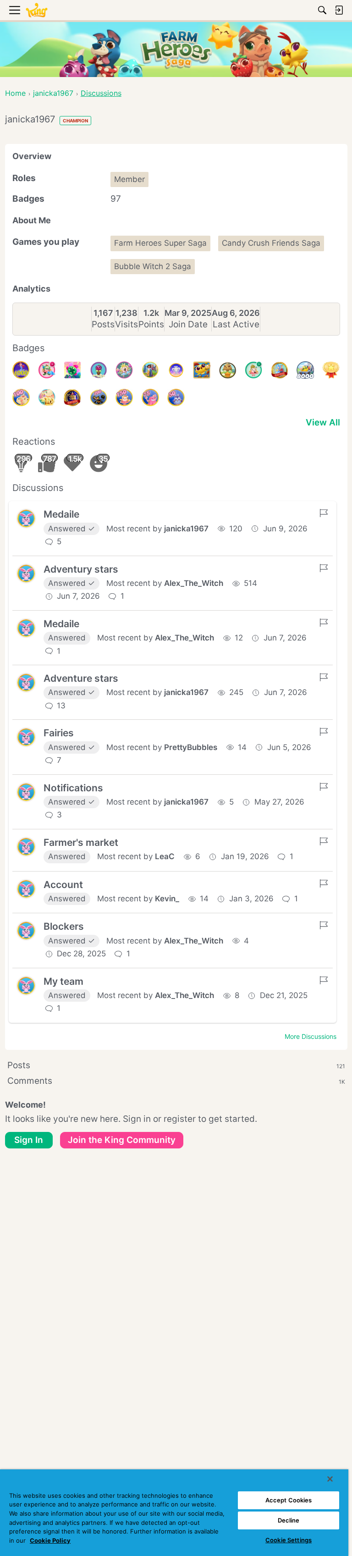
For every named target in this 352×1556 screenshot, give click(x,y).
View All (323, 422)
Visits (126, 324)
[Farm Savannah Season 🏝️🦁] (201, 370)
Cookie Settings (288, 1540)
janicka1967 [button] (186, 528)
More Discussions (310, 1036)
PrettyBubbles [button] (190, 747)
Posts (103, 324)
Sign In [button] (28, 1140)
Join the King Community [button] (122, 1140)
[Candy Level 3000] (279, 370)
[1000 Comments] (46, 370)
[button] (26, 518)
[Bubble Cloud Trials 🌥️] (176, 370)
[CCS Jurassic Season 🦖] (46, 397)
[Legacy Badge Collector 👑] (331, 370)
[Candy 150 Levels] (124, 397)
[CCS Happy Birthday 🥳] (124, 370)
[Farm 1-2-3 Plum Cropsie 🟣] (98, 370)
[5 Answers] (253, 370)
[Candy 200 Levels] (98, 397)
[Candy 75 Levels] (150, 397)
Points (151, 324)
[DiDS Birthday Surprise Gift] (150, 370)
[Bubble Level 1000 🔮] (21, 370)
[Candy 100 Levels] (21, 397)
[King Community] (37, 10)
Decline (289, 1520)
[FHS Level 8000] (305, 370)
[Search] (322, 10)
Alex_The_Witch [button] (193, 583)
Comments (176, 1081)
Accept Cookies (288, 1500)
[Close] (330, 1479)
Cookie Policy (50, 1540)
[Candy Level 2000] (72, 397)
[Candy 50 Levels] (176, 397)
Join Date (188, 324)
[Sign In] (338, 10)
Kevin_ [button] (167, 898)
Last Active (236, 324)
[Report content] (323, 513)
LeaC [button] (165, 856)
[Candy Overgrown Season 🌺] (72, 370)
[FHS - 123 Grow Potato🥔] (227, 370)
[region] (174, 1512)
